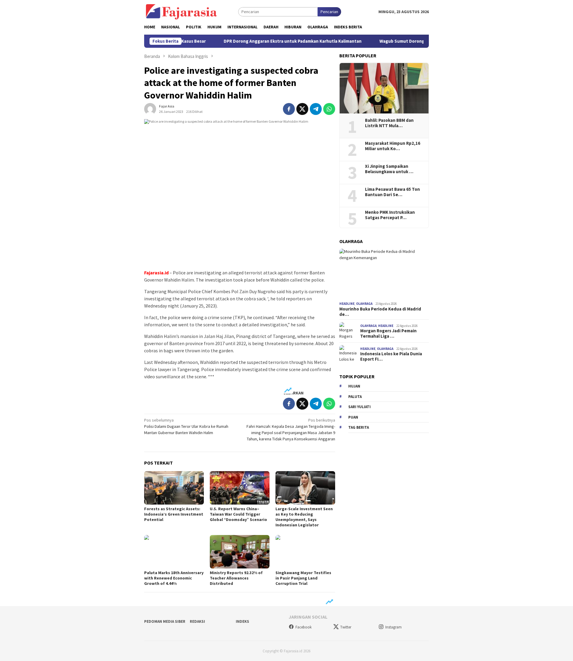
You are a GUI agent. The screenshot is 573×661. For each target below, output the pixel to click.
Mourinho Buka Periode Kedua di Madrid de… (380, 311)
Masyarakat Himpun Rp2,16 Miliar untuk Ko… (392, 146)
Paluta (355, 396)
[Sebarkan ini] (289, 109)
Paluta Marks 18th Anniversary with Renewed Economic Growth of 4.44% (174, 578)
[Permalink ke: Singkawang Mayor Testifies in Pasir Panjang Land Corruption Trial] (305, 551)
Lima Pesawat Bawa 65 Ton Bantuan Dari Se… (392, 192)
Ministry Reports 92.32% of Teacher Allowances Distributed (236, 578)
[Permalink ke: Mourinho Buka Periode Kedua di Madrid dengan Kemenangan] (384, 274)
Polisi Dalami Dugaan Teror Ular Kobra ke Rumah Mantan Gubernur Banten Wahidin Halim (186, 426)
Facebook (303, 627)
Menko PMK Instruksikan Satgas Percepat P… (390, 215)
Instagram (393, 627)
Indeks (242, 621)
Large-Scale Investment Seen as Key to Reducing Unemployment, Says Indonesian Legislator (304, 517)
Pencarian (329, 11)
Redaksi (197, 621)
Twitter (345, 627)
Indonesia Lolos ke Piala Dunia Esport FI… (391, 356)
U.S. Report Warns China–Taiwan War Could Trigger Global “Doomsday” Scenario (238, 514)
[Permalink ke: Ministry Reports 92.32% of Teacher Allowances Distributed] (239, 551)
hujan (354, 386)
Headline (347, 304)
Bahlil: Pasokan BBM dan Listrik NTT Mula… (389, 123)
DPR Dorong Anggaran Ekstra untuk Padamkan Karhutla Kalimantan (285, 41)
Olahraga (364, 304)
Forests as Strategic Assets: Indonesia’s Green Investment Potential (173, 514)
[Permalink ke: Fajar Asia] (150, 108)
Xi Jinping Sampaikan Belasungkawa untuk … (389, 169)
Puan (353, 417)
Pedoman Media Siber (164, 621)
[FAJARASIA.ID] (181, 11)
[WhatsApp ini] (329, 109)
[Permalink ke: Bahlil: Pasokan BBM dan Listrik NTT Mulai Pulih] (384, 88)
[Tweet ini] (302, 109)
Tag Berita (358, 427)
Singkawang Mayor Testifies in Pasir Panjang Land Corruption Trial (303, 578)
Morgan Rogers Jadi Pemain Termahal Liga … (388, 333)
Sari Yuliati (359, 407)
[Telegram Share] (316, 109)
